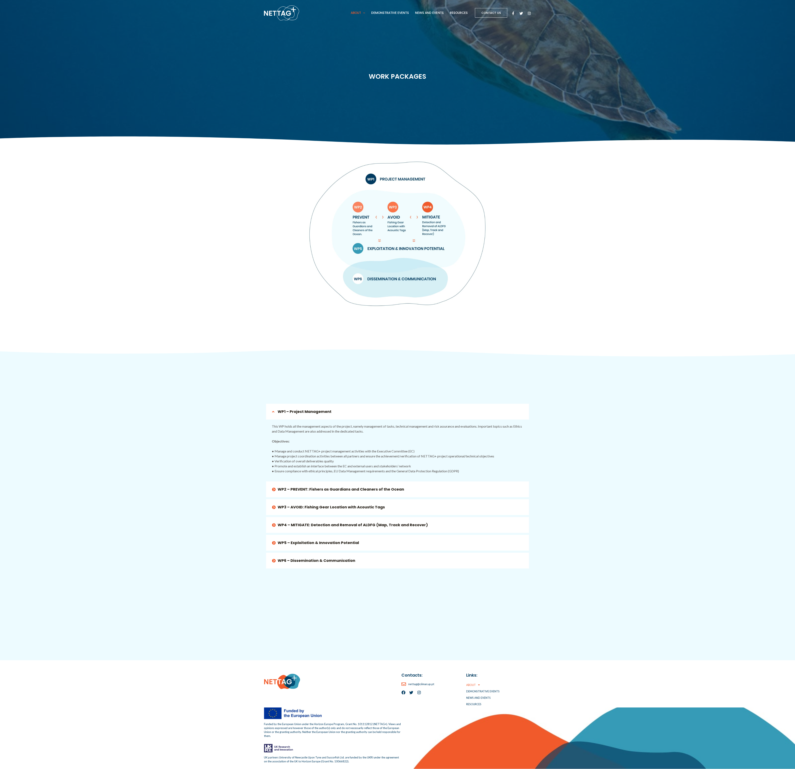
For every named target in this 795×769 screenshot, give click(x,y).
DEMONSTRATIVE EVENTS (390, 13)
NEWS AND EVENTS (429, 13)
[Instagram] (529, 13)
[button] (363, 13)
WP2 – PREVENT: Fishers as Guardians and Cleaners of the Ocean (341, 489)
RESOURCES (459, 13)
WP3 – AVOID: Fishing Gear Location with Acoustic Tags (331, 507)
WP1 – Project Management (304, 411)
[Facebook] (513, 13)
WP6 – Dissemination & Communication (316, 560)
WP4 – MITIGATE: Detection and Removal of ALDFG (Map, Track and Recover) (353, 524)
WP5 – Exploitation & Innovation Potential (318, 542)
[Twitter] (521, 13)
